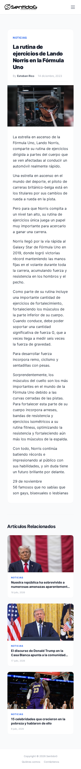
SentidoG (51, 756)
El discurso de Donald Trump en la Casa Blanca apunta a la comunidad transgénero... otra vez (38, 655)
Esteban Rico (25, 76)
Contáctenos (51, 761)
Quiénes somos (31, 761)
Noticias (20, 37)
